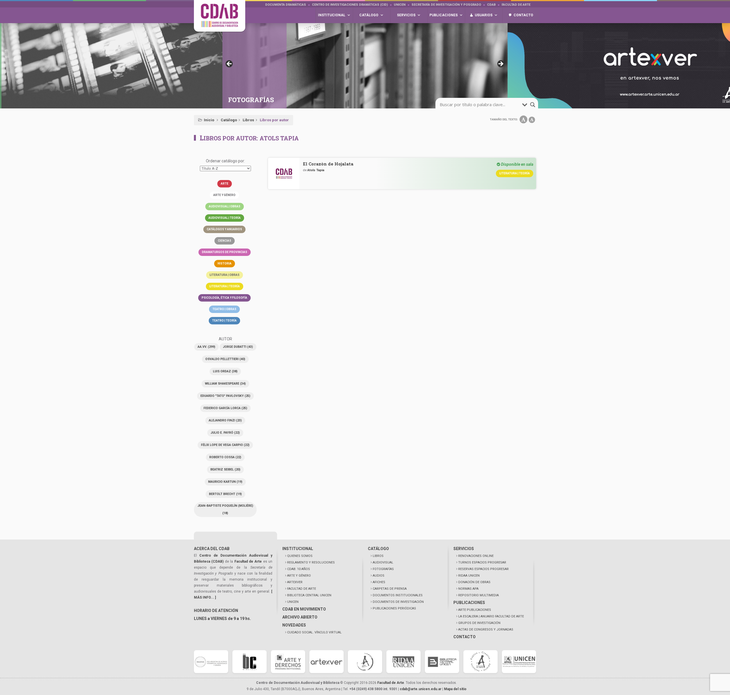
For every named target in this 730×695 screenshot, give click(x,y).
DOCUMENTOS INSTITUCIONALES (398, 595)
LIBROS (378, 556)
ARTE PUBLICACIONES (474, 610)
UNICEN (399, 5)
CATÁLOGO (378, 548)
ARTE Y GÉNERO (299, 575)
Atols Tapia (315, 170)
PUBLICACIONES (469, 602)
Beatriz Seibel (225, 469)
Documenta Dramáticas (285, 5)
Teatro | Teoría (224, 320)
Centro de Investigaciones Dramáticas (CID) (350, 5)
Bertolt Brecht (225, 494)
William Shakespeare (225, 383)
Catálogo (229, 120)
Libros (248, 120)
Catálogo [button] (368, 15)
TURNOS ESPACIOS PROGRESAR (482, 562)
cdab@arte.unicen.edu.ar (420, 689)
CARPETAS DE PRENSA (390, 589)
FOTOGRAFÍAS (383, 569)
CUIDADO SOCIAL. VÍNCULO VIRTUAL (314, 632)
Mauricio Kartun (225, 482)
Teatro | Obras (224, 309)
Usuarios (483, 15)
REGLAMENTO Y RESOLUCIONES (311, 562)
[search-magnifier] (533, 105)
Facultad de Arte (516, 5)
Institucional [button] (331, 15)
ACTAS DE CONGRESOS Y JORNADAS (485, 629)
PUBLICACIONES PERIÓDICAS (394, 608)
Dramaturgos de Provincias (224, 252)
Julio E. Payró (225, 433)
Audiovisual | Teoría (224, 217)
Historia (225, 263)
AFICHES (379, 582)
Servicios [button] (406, 15)
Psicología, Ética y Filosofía (224, 297)
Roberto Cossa (225, 457)
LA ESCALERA (491, 616)
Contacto (523, 15)
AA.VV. (206, 347)
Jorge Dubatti (238, 347)
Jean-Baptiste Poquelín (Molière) (225, 509)
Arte (224, 183)
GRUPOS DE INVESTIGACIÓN (479, 623)
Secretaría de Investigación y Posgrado (446, 5)
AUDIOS (378, 575)
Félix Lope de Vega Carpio (225, 445)
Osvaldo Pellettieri (225, 359)
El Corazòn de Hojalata (328, 164)
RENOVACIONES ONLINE (476, 556)
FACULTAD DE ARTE (301, 589)
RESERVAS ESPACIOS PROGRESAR (483, 569)
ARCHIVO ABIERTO (299, 617)
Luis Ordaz (225, 371)
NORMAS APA (468, 589)
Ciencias (224, 240)
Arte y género (224, 195)
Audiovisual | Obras (224, 206)
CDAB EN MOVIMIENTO (304, 609)
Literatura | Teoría (224, 286)
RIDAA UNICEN (469, 575)
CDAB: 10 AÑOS (298, 569)
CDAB (491, 5)
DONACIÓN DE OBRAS (474, 582)
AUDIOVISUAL (383, 562)
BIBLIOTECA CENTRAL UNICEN (309, 595)
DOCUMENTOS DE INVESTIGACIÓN (398, 602)
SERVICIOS (463, 548)
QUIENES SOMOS (300, 556)
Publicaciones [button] (443, 15)
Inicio (209, 120)
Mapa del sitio (455, 689)
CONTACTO (464, 637)
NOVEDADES (294, 625)
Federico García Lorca (225, 408)
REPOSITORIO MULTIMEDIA (478, 595)
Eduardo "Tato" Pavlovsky (225, 396)
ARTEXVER (295, 582)
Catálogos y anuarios (224, 229)
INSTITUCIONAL (297, 548)
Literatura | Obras (225, 274)
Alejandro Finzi (225, 420)
